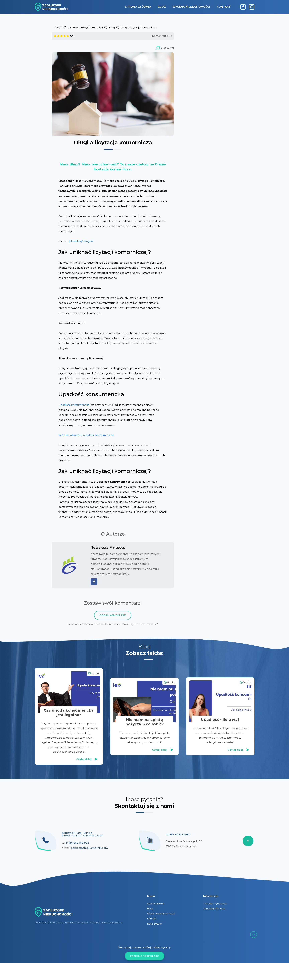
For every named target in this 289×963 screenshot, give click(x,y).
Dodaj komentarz (113, 615)
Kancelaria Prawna (213, 908)
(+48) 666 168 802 (77, 842)
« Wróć (57, 27)
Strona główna (138, 6)
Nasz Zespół (154, 923)
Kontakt (224, 6)
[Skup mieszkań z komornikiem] (51, 6)
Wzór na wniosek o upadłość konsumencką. (86, 435)
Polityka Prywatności (215, 903)
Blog (162, 6)
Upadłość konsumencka (73, 404)
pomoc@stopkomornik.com (89, 847)
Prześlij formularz (144, 956)
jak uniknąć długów (81, 241)
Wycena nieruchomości (191, 6)
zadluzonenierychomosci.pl (85, 27)
